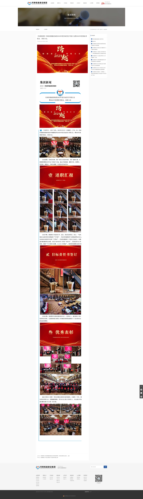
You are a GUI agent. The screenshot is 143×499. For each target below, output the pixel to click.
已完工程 (51, 477)
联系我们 (85, 475)
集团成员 (72, 475)
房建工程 (58, 480)
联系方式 (85, 477)
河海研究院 (72, 480)
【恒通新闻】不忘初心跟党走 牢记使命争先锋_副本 (49, 457)
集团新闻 (37, 29)
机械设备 (64, 477)
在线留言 (85, 480)
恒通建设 (71, 477)
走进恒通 (38, 475)
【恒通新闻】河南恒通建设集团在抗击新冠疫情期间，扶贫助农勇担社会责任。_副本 (55, 455)
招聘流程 (78, 477)
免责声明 (94, 41)
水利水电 (58, 477)
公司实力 (65, 475)
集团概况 (37, 477)
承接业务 (58, 475)
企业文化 (37, 480)
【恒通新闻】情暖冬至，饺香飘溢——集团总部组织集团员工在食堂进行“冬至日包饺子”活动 (98, 73)
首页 (98, 29)
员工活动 (37, 482)
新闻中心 (101, 29)
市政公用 (58, 482)
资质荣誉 (37, 485)
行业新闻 (45, 29)
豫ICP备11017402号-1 (96, 491)
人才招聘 (78, 475)
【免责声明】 (86, 491)
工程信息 (51, 475)
